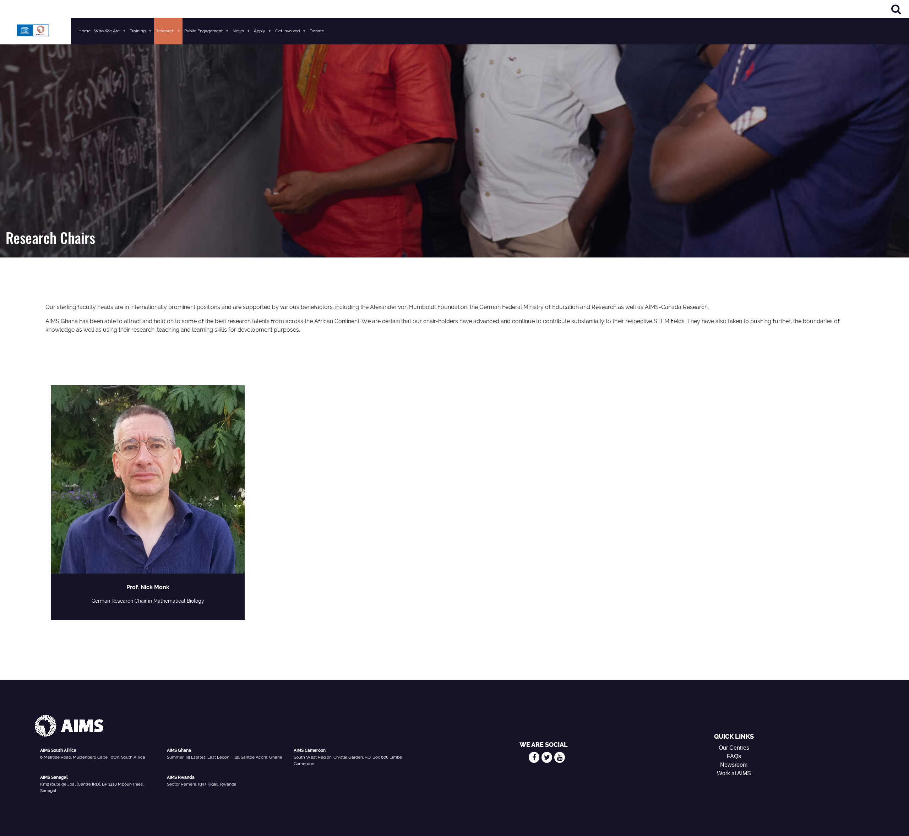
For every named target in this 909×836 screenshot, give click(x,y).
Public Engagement (203, 30)
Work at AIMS (734, 773)
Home (84, 30)
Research (165, 30)
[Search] (896, 9)
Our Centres (734, 748)
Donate (317, 30)
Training (138, 30)
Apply (259, 30)
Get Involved (287, 30)
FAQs (734, 756)
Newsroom (733, 765)
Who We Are (107, 30)
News (238, 30)
